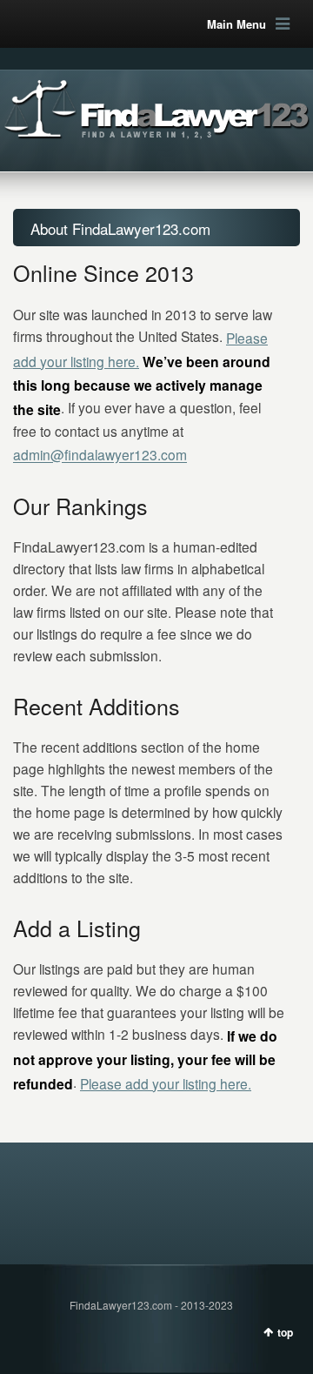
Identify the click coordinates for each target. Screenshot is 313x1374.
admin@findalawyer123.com (100, 455)
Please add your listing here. (165, 1083)
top (285, 1332)
